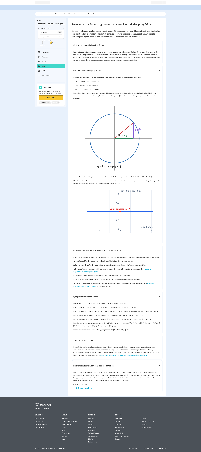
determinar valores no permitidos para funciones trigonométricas (123, 355)
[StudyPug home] (43, 404)
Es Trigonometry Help (84, 388)
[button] (51, 36)
